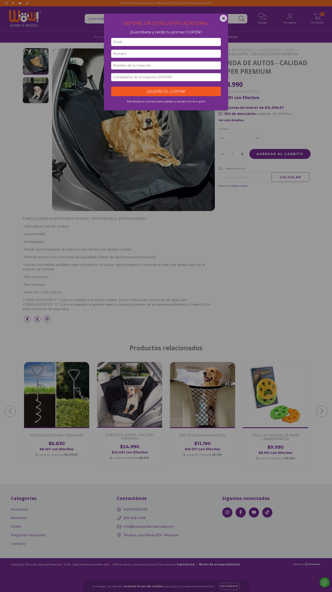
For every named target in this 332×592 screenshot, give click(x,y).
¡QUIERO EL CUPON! (166, 91)
